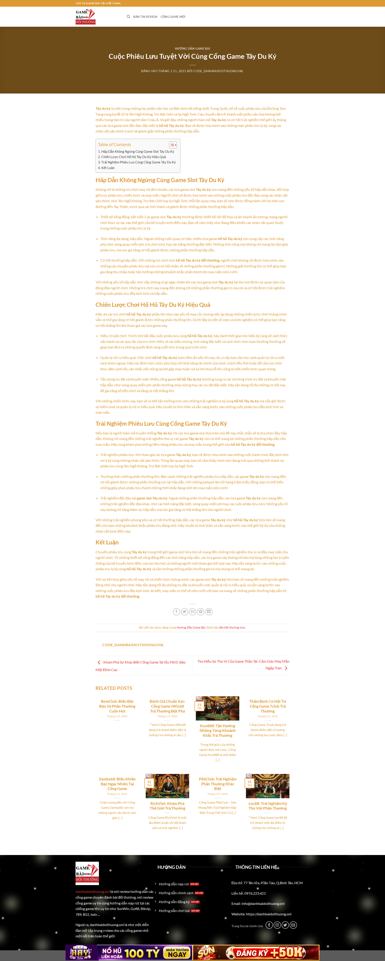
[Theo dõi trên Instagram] (277, 925)
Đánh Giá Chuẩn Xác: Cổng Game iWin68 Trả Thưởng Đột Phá (167, 706)
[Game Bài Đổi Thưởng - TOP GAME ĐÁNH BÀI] (98, 17)
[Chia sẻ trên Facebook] (176, 611)
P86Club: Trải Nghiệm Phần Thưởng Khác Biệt (217, 784)
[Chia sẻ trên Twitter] (184, 611)
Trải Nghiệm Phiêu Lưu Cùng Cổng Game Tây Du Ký (138, 162)
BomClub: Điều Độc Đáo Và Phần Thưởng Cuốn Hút (117, 706)
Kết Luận (108, 168)
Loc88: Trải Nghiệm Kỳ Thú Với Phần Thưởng (268, 806)
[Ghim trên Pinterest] (200, 611)
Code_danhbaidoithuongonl (218, 71)
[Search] (128, 16)
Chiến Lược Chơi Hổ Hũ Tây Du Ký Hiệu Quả (133, 157)
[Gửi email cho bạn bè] (192, 611)
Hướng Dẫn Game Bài (192, 48)
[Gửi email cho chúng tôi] (293, 925)
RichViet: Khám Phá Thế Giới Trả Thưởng (167, 806)
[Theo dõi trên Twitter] (285, 925)
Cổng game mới (173, 16)
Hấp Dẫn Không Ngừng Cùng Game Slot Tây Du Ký (137, 151)
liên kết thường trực (232, 627)
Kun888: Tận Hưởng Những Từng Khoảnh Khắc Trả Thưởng (218, 731)
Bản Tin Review (145, 16)
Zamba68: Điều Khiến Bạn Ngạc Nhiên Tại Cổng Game (117, 784)
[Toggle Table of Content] (171, 145)
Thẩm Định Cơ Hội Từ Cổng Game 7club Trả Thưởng (267, 706)
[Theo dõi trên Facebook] (269, 925)
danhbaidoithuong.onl (93, 891)
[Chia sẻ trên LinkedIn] (209, 611)
